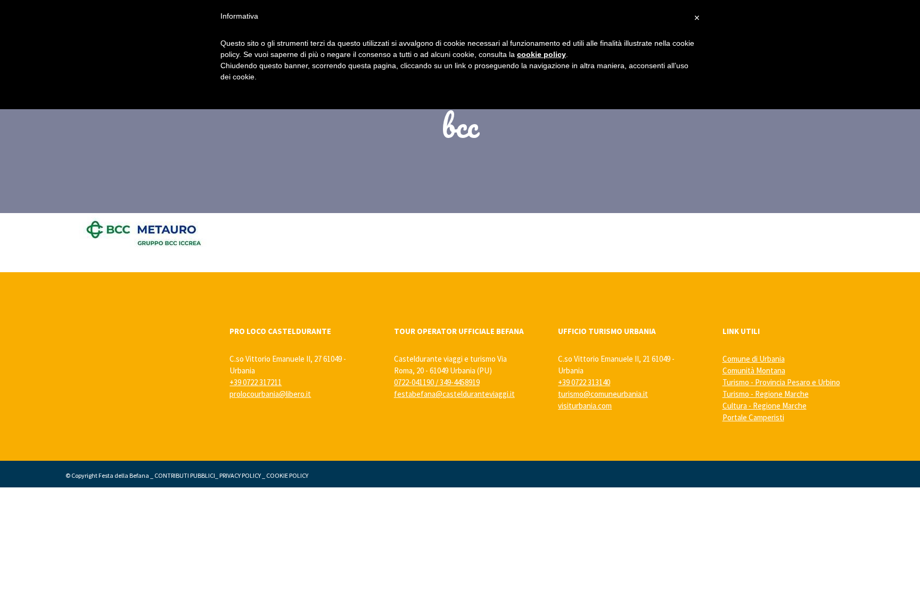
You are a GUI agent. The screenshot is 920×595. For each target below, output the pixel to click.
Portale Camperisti (753, 417)
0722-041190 (414, 382)
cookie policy (541, 54)
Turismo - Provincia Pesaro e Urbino (781, 382)
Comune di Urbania (753, 359)
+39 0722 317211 (255, 382)
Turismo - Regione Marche (765, 394)
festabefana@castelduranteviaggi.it (454, 394)
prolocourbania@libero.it (270, 394)
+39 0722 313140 (584, 382)
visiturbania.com (585, 406)
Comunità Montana (753, 370)
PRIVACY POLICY (240, 475)
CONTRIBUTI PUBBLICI (184, 475)
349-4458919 (460, 382)
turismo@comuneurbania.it (603, 394)
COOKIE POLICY (287, 475)
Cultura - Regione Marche (764, 406)
